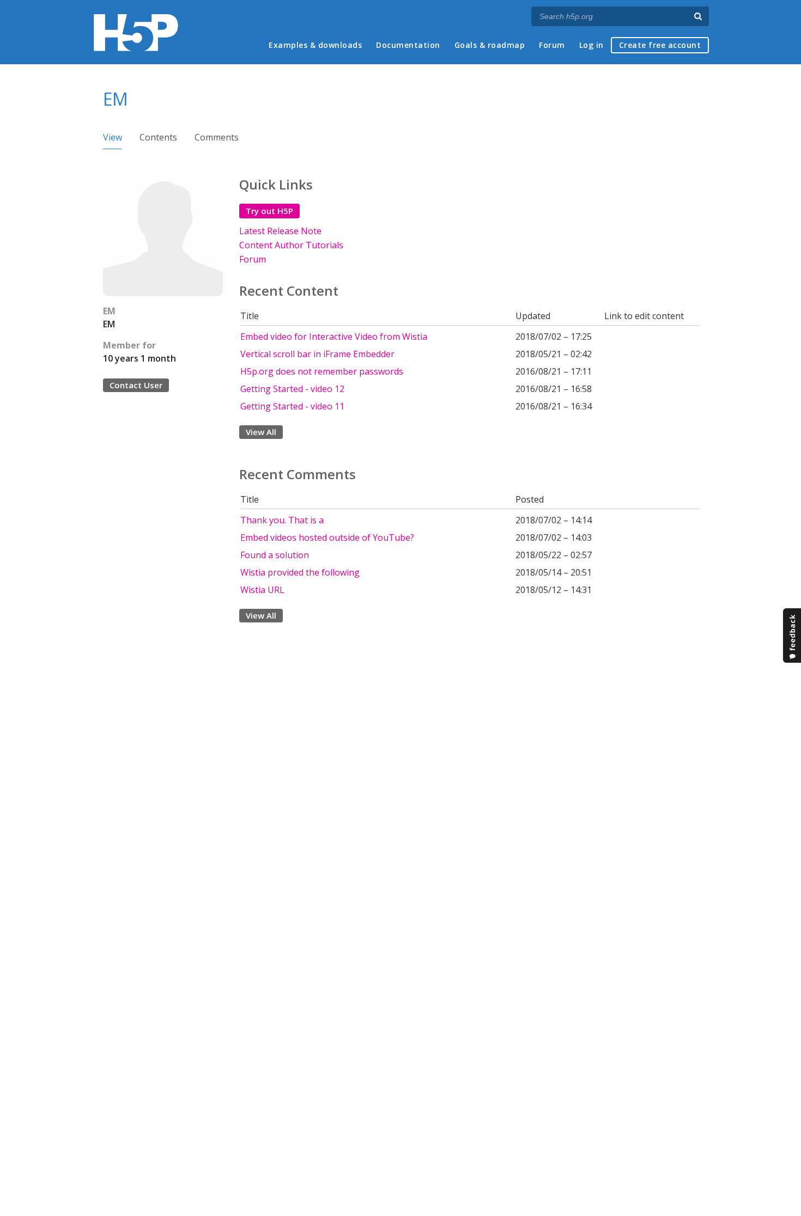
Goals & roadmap (489, 45)
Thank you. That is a (282, 520)
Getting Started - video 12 (292, 389)
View (112, 137)
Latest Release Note (280, 231)
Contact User (136, 385)
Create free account (660, 45)
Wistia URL (262, 590)
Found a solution (274, 555)
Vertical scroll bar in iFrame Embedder (317, 354)
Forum (552, 45)
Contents (158, 137)
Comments (217, 137)
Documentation (408, 45)
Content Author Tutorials (291, 245)
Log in (591, 45)
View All (261, 431)
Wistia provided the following (300, 572)
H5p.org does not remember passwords (321, 371)
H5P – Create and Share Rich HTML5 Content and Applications (136, 32)
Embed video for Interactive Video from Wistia (333, 337)
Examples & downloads (315, 45)
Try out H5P (269, 210)
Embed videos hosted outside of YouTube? (327, 537)
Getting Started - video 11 (292, 406)
